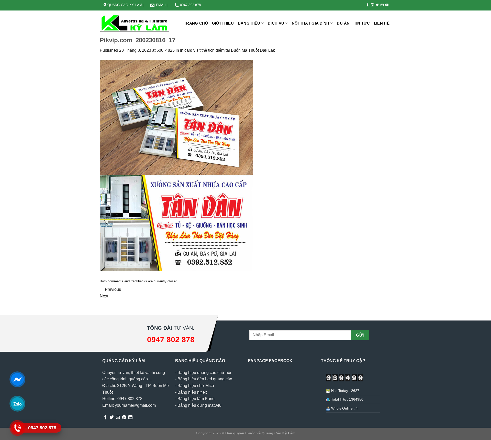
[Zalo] (17, 404)
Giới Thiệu (223, 23)
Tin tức (362, 23)
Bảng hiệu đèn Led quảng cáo (204, 379)
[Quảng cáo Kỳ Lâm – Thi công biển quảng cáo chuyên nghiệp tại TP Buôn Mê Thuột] (135, 23)
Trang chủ (196, 23)
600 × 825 (166, 50)
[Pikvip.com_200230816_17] (176, 165)
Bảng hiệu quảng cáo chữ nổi (204, 372)
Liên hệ (381, 23)
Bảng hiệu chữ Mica (195, 385)
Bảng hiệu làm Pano (196, 398)
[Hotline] (17, 428)
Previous (110, 289)
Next (106, 296)
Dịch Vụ (276, 23)
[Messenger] (17, 379)
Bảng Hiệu (249, 23)
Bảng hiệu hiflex (192, 392)
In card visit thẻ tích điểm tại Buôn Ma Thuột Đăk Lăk (227, 50)
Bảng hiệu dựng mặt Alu (199, 405)
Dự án (343, 23)
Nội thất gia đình (310, 23)
